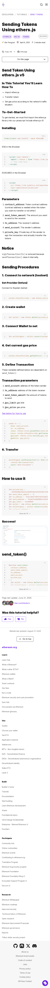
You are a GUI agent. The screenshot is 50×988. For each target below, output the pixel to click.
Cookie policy (25, 977)
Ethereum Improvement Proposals (15, 923)
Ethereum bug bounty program (14, 867)
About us (25, 952)
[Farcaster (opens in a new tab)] (22, 946)
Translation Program (10, 862)
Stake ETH (6, 768)
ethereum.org (9, 647)
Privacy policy (25, 969)
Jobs (25, 964)
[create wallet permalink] (1, 307)
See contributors (22, 603)
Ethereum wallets (8, 674)
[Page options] (14, 52)
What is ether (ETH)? (10, 669)
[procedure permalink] (1, 267)
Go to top (27, 639)
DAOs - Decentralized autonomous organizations (21, 759)
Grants (4, 810)
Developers (8, 14)
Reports (5, 933)
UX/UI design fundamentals (13, 820)
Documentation (8, 796)
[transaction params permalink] (1, 380)
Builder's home (8, 787)
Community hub (8, 843)
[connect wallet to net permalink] (1, 326)
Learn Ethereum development (14, 806)
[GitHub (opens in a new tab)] (15, 946)
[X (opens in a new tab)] (28, 946)
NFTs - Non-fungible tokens (13, 749)
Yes (9, 619)
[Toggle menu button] (46, 4)
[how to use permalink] (1, 478)
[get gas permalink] (1, 345)
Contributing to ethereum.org (13, 857)
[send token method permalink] (1, 554)
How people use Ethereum (12, 707)
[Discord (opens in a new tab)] (34, 946)
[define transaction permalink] (1, 364)
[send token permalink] (1, 72)
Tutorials (22, 14)
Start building (7, 801)
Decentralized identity (11, 763)
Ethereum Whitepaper (10, 900)
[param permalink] (1, 199)
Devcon (6, 886)
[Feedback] (45, 983)
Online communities (9, 848)
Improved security (9, 909)
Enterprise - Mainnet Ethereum (15, 824)
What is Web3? (8, 679)
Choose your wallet (9, 730)
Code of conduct (25, 960)
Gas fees (5, 688)
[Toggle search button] (41, 4)
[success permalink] (1, 521)
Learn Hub (6, 660)
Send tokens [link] (36, 14)
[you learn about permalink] (1, 85)
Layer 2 (5, 773)
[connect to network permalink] (1, 275)
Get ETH (5, 735)
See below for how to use (14, 413)
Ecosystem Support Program (14, 881)
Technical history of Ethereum (14, 914)
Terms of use (25, 973)
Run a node (6, 693)
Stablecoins (6, 745)
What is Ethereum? (9, 665)
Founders (5, 829)
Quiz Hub (5, 702)
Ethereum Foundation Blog (13, 876)
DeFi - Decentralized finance (13, 754)
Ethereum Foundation (10, 871)
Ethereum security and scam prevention (18, 697)
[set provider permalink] (1, 283)
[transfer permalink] (1, 449)
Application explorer (10, 740)
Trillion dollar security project (13, 937)
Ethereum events (8, 853)
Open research (8, 919)
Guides (5, 726)
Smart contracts (8, 683)
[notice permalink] (1, 248)
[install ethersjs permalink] (1, 128)
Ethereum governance (11, 928)
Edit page (22, 52)
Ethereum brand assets (25, 956)
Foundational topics (9, 815)
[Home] (3, 4)
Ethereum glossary (9, 711)
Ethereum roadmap (9, 904)
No (22, 619)
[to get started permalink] (1, 112)
